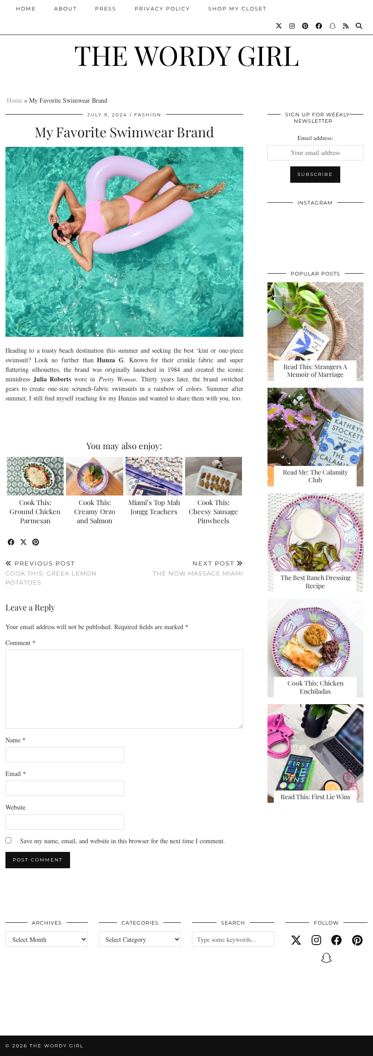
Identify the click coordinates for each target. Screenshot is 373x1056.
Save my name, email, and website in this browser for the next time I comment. (122, 840)
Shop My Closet (237, 8)
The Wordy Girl (186, 54)
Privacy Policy (162, 8)
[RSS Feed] (346, 26)
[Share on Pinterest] (36, 542)
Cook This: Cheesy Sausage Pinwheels (213, 511)
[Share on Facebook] (11, 542)
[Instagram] (292, 26)
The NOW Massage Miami (198, 568)
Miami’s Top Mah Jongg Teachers (154, 507)
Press (105, 8)
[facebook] (336, 940)
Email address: (315, 138)
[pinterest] (357, 940)
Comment (20, 642)
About (65, 8)
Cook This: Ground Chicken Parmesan (35, 511)
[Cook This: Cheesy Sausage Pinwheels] (213, 476)
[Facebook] (319, 26)
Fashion (147, 115)
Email (15, 773)
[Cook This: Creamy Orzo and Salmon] (94, 476)
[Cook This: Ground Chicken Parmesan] (35, 476)
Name (15, 740)
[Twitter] (279, 26)
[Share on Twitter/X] (24, 542)
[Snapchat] (333, 26)
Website (15, 807)
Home (26, 8)
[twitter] (296, 940)
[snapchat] (326, 958)
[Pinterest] (305, 26)
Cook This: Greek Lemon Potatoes (51, 573)
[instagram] (316, 940)
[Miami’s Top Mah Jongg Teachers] (154, 476)
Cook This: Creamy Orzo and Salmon (94, 511)
